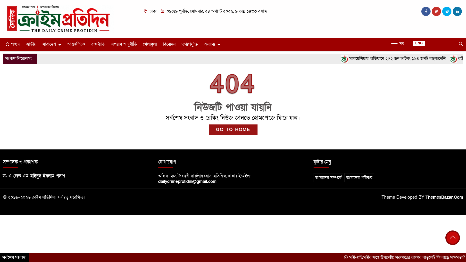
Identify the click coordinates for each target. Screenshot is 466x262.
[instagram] (446, 11)
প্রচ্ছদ (15, 44)
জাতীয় (31, 44)
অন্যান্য (209, 44)
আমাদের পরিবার (359, 177)
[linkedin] (457, 11)
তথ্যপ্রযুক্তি (190, 44)
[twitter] (436, 11)
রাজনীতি (98, 44)
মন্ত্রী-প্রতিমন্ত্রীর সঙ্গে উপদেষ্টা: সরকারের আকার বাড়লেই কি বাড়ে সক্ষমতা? (400, 257)
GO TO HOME (233, 129)
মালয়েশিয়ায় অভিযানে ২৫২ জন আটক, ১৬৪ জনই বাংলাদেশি (391, 58)
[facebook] (426, 11)
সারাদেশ (49, 44)
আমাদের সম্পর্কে (328, 177)
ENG (419, 43)
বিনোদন (169, 44)
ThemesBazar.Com (444, 197)
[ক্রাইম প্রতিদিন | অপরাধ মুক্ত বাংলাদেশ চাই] (58, 19)
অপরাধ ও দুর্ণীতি (124, 44)
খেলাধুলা (150, 44)
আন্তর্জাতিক (76, 44)
